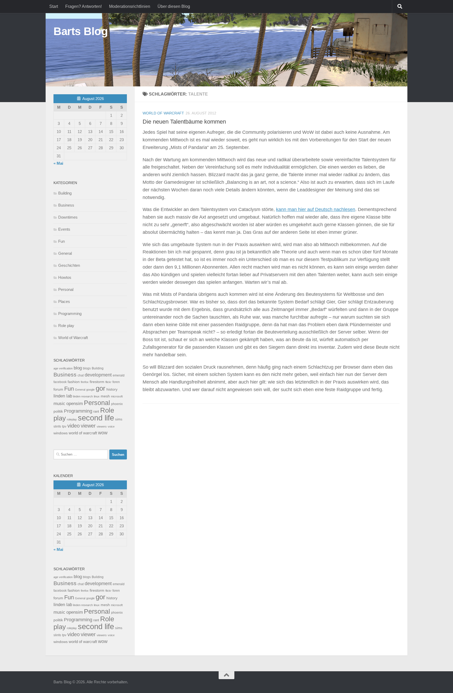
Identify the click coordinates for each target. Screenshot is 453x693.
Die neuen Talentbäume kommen (184, 121)
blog (78, 367)
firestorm (97, 382)
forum (58, 389)
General (65, 253)
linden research (83, 396)
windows (60, 433)
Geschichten (69, 265)
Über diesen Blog (174, 6)
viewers (102, 426)
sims (118, 419)
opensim (74, 403)
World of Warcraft (163, 113)
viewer (88, 426)
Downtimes (68, 217)
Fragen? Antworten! (83, 6)
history (111, 389)
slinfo (57, 426)
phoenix (117, 404)
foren (116, 382)
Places (64, 301)
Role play (66, 325)
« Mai (58, 163)
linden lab (62, 395)
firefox (85, 382)
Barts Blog (80, 31)
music (59, 403)
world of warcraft (83, 433)
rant (96, 411)
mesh (105, 396)
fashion (74, 382)
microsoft (117, 396)
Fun (61, 241)
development (98, 375)
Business (66, 205)
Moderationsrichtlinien (129, 6)
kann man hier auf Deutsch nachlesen (315, 209)
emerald (119, 375)
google (90, 389)
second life (96, 417)
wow (102, 432)
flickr (108, 382)
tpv (64, 426)
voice (111, 426)
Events (64, 229)
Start (53, 6)
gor (100, 388)
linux (97, 396)
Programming (70, 313)
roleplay (72, 419)
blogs (87, 368)
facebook (60, 382)
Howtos (64, 277)
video (73, 426)
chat (81, 375)
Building (65, 193)
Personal (65, 289)
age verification (63, 368)
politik (58, 411)
